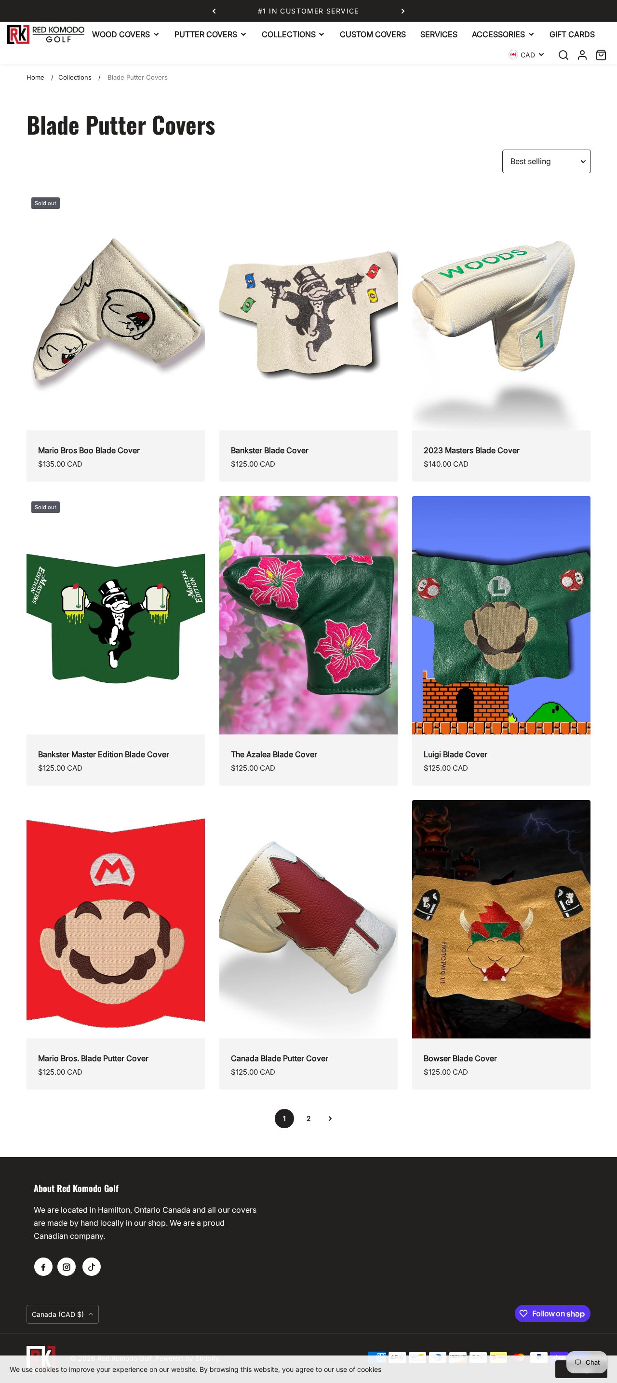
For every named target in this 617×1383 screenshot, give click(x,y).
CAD (528, 55)
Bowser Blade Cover (460, 1058)
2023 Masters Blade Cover (472, 450)
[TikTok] (91, 1266)
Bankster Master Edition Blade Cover (103, 754)
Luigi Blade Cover (455, 754)
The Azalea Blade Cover (274, 754)
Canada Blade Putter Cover (279, 1058)
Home (35, 77)
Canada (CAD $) (59, 1314)
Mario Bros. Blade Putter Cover (93, 1058)
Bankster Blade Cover (269, 450)
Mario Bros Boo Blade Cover (89, 450)
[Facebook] (43, 1266)
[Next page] (330, 1118)
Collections (75, 77)
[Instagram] (66, 1266)
